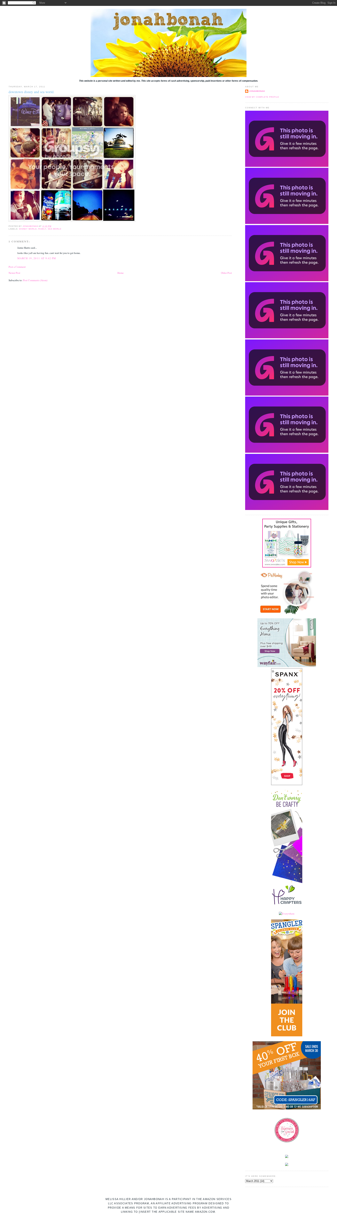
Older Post (226, 273)
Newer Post (14, 273)
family (42, 229)
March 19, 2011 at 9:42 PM (36, 258)
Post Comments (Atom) (35, 280)
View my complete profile (262, 97)
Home (120, 273)
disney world (28, 229)
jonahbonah (257, 91)
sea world (54, 229)
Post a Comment (17, 267)
